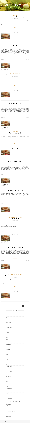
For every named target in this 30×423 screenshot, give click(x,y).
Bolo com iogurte (15, 103)
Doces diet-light (8, 349)
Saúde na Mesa (15, 4)
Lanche (18, 73)
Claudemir (4, 59)
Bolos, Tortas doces (15, 15)
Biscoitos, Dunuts (8, 320)
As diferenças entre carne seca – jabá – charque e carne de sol (14, 414)
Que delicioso (8, 405)
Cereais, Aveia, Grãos (18, 188)
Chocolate (7, 332)
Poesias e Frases (8, 404)
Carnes (7, 325)
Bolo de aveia (15, 219)
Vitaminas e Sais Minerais (9, 398)
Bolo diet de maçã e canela (15, 75)
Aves (6, 317)
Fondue (7, 354)
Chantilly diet (7, 329)
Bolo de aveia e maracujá (15, 247)
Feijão (7, 352)
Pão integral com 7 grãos (9, 409)
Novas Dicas (7, 403)
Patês (7, 364)
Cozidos (7, 339)
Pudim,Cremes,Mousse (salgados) (10, 378)
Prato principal (8, 369)
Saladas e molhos (8, 386)
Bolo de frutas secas (15, 161)
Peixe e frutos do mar (9, 366)
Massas (7, 359)
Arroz (7, 315)
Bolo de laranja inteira (4, 39)
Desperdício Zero (8, 344)
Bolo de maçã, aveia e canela (15, 276)
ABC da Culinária (8, 312)
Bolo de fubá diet (15, 133)
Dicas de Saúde (8, 347)
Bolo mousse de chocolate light (15, 17)
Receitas (7, 381)
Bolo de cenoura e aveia (15, 190)
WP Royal (6, 421)
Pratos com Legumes (9, 371)
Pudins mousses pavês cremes (10, 379)
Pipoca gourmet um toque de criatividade (11, 411)
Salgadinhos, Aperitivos (9, 388)
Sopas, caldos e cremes (9, 391)
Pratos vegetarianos (8, 376)
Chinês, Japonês (8, 330)
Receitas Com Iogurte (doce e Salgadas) (11, 383)
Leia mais (15, 27)
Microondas (7, 361)
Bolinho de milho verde (9, 416)
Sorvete (7, 393)
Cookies (7, 337)
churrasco (7, 334)
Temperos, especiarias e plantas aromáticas (11, 396)
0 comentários (27, 59)
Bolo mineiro (15, 45)
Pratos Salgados (8, 374)
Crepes (7, 342)
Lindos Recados (8, 402)
